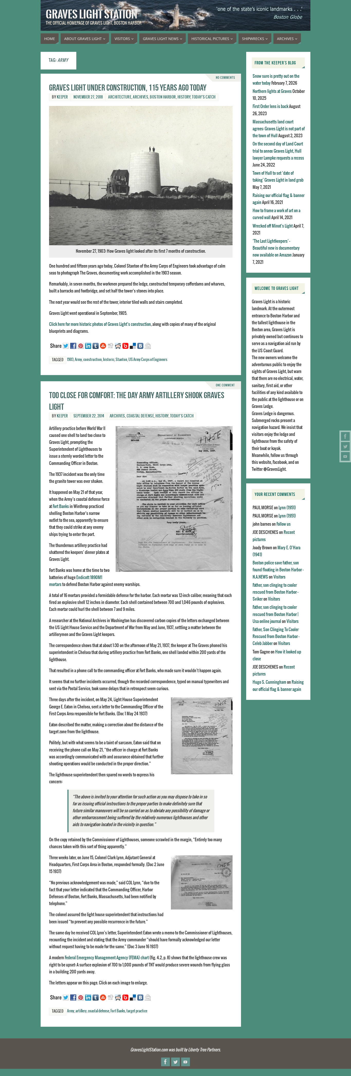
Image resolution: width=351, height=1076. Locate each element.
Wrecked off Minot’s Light (273, 226)
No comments (225, 77)
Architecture (119, 97)
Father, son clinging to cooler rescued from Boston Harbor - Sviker (275, 592)
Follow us (283, 524)
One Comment (225, 385)
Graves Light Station (91, 14)
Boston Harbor (163, 97)
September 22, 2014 (88, 416)
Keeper (62, 97)
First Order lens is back (270, 106)
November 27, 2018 (88, 97)
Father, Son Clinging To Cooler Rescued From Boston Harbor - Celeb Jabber (276, 636)
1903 (70, 360)
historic (108, 360)
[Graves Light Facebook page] (345, 436)
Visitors (279, 577)
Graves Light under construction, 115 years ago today (127, 87)
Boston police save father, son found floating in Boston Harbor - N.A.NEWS (278, 570)
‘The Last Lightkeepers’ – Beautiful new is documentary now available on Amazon (276, 248)
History (184, 97)
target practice (136, 1011)
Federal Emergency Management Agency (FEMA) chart (107, 957)
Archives (140, 97)
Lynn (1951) (287, 507)
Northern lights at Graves (272, 91)
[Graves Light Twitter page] (345, 446)
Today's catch (204, 97)
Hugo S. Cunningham (269, 682)
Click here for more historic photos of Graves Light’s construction (100, 324)
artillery (81, 1011)
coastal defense (140, 416)
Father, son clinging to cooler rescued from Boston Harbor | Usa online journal (275, 614)
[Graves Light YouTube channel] (345, 456)
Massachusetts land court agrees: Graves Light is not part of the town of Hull (279, 129)
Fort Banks (61, 506)
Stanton (121, 360)
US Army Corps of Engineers (147, 360)
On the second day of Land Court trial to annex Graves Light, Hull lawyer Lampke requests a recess (278, 151)
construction (92, 360)
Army (78, 360)
